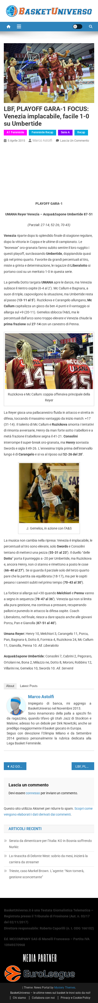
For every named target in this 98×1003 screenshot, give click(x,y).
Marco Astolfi (42, 140)
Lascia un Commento (74, 140)
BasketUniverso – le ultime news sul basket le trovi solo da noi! (50, 992)
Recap (81, 132)
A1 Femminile (15, 132)
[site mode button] (77, 26)
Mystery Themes (64, 987)
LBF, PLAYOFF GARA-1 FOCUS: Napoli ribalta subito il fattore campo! (84, 766)
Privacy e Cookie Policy (75, 997)
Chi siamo (19, 997)
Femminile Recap (42, 132)
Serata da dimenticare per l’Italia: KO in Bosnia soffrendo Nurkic (50, 844)
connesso (33, 793)
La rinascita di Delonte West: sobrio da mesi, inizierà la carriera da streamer (48, 859)
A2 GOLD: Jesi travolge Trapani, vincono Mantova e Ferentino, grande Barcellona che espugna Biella (18, 766)
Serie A (65, 132)
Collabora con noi (43, 997)
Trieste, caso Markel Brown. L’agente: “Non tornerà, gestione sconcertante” (46, 874)
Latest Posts (29, 686)
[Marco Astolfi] (16, 705)
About (10, 686)
